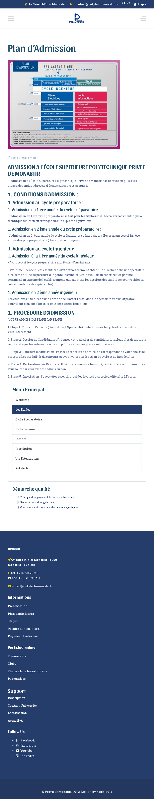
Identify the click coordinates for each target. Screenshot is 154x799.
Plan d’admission (21, 614)
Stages (13, 621)
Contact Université (22, 705)
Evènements (17, 656)
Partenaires (17, 678)
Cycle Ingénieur (26, 429)
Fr (123, 3)
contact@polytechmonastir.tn (97, 4)
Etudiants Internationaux (27, 671)
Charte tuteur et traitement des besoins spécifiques (49, 507)
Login (141, 4)
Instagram (28, 745)
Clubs (12, 663)
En (128, 3)
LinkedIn (27, 756)
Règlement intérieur (23, 636)
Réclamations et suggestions (37, 502)
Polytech (21, 468)
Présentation (18, 606)
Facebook (27, 740)
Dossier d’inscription (24, 629)
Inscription (23, 449)
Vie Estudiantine (27, 458)
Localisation (17, 713)
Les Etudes (22, 409)
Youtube (26, 750)
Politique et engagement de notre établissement (47, 497)
